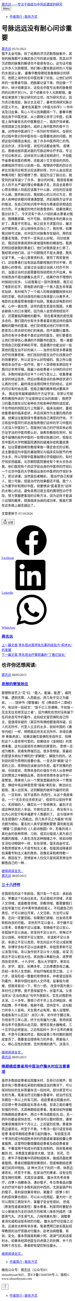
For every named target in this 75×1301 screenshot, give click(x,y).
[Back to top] (5, 1287)
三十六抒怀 (11, 885)
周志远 (6, 49)
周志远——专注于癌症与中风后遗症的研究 (32, 4)
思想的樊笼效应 (15, 684)
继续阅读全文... (12, 871)
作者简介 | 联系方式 (23, 16)
